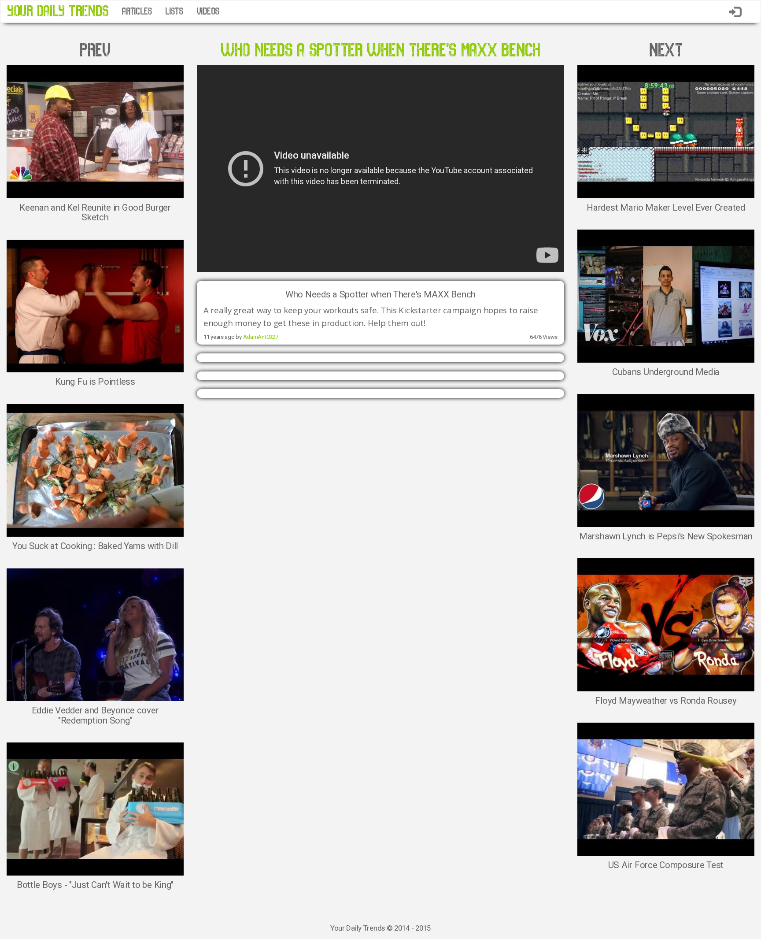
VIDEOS (207, 11)
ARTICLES (137, 11)
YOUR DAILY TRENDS (57, 11)
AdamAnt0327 (260, 337)
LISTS (174, 11)
